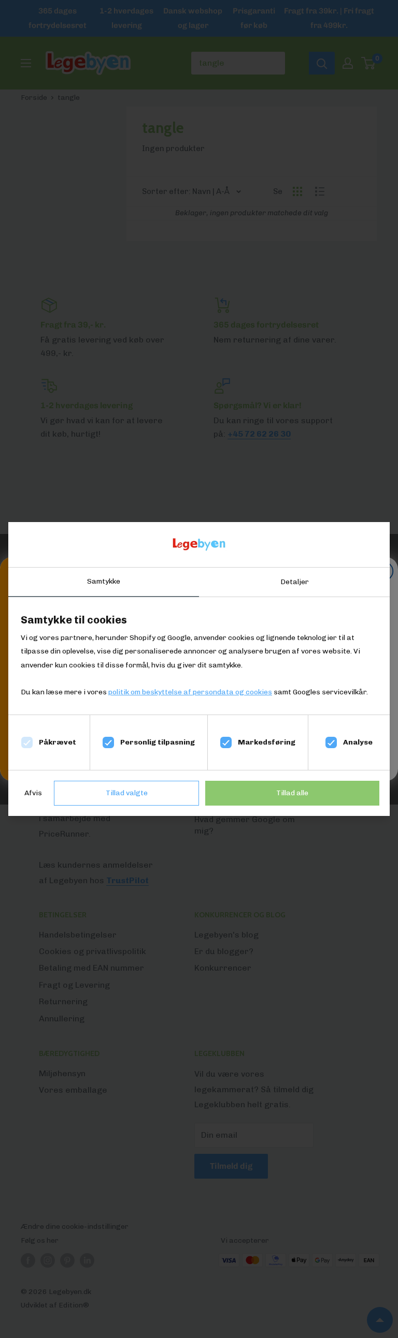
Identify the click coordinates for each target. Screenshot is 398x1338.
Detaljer (294, 581)
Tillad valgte (127, 793)
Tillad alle (292, 793)
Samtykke (103, 581)
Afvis (33, 793)
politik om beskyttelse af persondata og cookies (190, 692)
